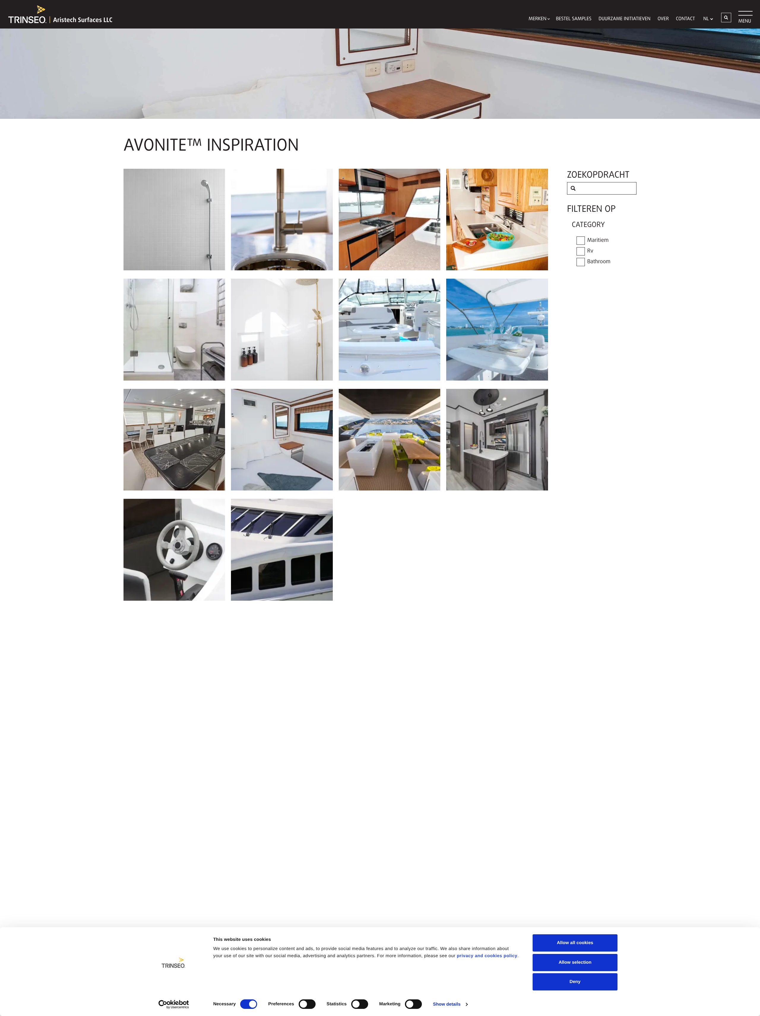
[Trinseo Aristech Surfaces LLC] (57, 14)
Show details (447, 1004)
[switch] (307, 1004)
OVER (663, 19)
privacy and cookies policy (487, 955)
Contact (685, 19)
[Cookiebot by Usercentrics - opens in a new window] (174, 1004)
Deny (574, 981)
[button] (726, 17)
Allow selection (575, 962)
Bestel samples (573, 19)
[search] (573, 188)
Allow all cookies (575, 942)
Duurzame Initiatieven (624, 19)
